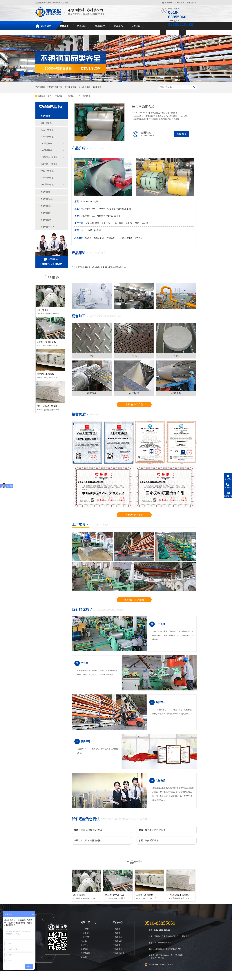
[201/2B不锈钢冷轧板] (50, 328)
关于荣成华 (173, 31)
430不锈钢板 (46, 150)
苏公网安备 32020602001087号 (161, 965)
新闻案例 (84, 949)
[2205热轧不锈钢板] (50, 360)
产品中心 (118, 26)
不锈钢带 (81, 26)
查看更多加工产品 (134, 404)
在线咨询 (181, 134)
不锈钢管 (45, 212)
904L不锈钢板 (47, 171)
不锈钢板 (64, 26)
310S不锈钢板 (47, 137)
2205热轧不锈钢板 (45, 374)
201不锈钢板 (46, 143)
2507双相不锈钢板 (49, 164)
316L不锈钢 (85, 933)
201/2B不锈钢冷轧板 (46, 342)
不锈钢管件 (47, 219)
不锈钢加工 (100, 26)
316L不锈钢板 (84, 87)
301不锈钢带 (43, 310)
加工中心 (84, 945)
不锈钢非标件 (48, 226)
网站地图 (180, 3)
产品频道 (59, 96)
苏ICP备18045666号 (164, 955)
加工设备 (135, 26)
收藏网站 (168, 3)
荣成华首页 (46, 26)
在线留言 (193, 3)
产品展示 (84, 941)
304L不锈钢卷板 (83, 96)
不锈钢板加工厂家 (54, 87)
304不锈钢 (97, 87)
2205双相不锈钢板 (49, 157)
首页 (50, 96)
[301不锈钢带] (50, 296)
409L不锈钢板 (47, 184)
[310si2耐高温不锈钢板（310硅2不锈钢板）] (50, 392)
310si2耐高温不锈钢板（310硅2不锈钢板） (57, 406)
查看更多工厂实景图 (134, 599)
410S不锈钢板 (47, 177)
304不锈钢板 (46, 123)
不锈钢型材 (47, 205)
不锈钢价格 (154, 31)
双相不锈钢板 (70, 87)
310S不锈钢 (85, 937)
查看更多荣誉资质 (134, 515)
